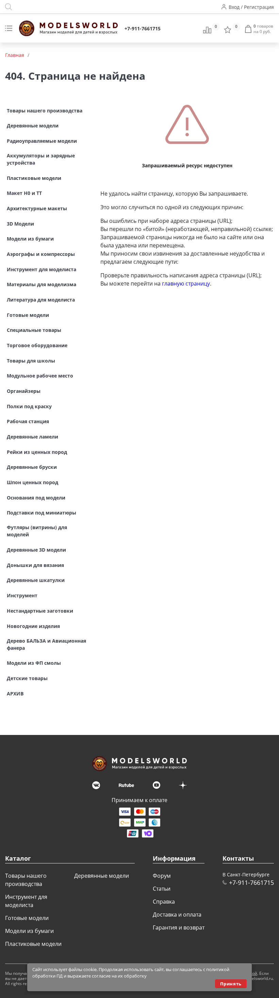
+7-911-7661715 (143, 28)
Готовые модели (27, 918)
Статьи (161, 888)
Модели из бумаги (29, 931)
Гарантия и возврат (178, 927)
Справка (164, 901)
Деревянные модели (101, 875)
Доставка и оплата (177, 914)
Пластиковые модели (33, 944)
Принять (231, 984)
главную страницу (186, 283)
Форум (162, 875)
